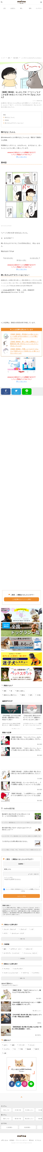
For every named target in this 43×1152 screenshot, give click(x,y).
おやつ (5, 1045)
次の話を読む (34, 258)
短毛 (31, 695)
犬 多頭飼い (9, 1127)
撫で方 (37, 1049)
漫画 (30, 8)
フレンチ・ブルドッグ (10, 929)
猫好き (23, 695)
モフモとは (38, 1140)
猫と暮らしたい (29, 1118)
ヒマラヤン (36, 973)
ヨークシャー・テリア (18, 933)
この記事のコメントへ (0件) (21, 599)
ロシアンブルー (18, 969)
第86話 (7, 120)
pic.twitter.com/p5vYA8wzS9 (23, 285)
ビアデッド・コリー (16, 949)
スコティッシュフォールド (11, 973)
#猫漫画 (29, 283)
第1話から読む (21, 260)
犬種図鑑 (22, 958)
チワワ (5, 933)
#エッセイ (12, 283)
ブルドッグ (23, 929)
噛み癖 (29, 1049)
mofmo (21, 2)
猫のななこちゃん (10, 117)
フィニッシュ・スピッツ (30, 953)
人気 (4, 8)
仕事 (5, 1053)
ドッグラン (7, 1049)
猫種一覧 (22, 978)
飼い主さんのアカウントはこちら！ (14, 123)
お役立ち (12, 8)
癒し (21, 8)
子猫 (21, 1049)
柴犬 (5, 949)
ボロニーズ (29, 949)
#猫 (23, 280)
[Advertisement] (21, 33)
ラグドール (26, 973)
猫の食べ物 (18, 1118)
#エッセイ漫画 (21, 283)
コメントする (21, 896)
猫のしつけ (6, 1118)
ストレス (32, 1045)
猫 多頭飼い (27, 1127)
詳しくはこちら (21, 157)
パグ (32, 929)
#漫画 (26, 280)
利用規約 (12, 1140)
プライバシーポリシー (22, 1140)
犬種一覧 (22, 939)
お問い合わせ (4, 1140)
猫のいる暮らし (21, 691)
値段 (13, 1045)
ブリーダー (22, 1045)
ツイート (16, 393)
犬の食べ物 (18, 1110)
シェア (6, 393)
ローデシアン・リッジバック (11, 953)
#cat (11, 285)
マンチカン (7, 969)
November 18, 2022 (17, 292)
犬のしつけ (6, 1110)
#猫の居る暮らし (15, 280)
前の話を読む (8, 258)
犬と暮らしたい (29, 1110)
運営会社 (31, 1140)
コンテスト (39, 8)
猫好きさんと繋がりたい (10, 695)
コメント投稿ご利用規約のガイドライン (17, 889)
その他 (38, 695)
